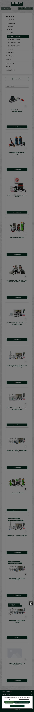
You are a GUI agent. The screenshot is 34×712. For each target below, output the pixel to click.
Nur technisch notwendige (22, 702)
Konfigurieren (8, 702)
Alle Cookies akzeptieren (17, 706)
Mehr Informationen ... (24, 699)
